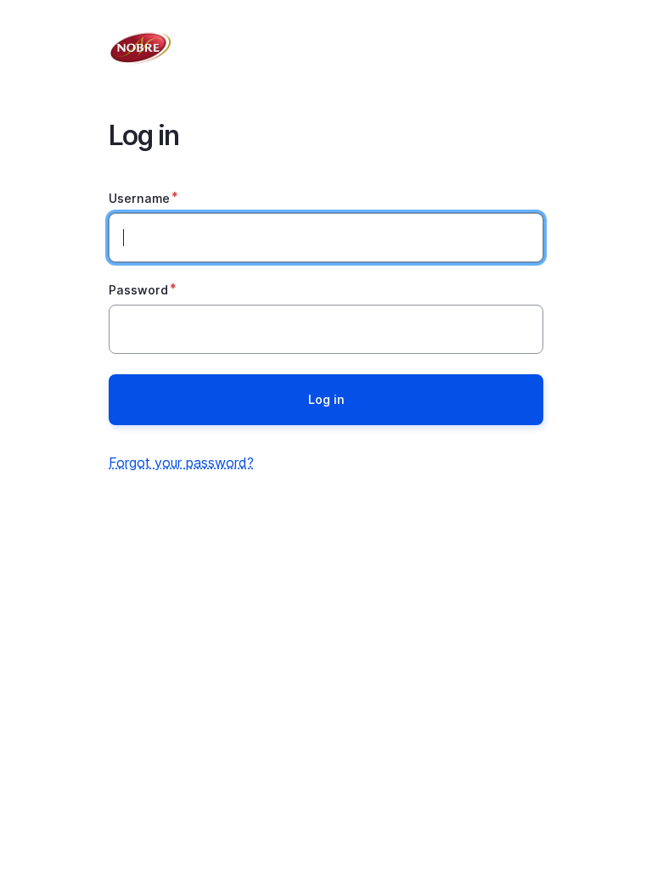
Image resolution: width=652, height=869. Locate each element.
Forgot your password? (181, 462)
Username (139, 198)
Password (138, 290)
